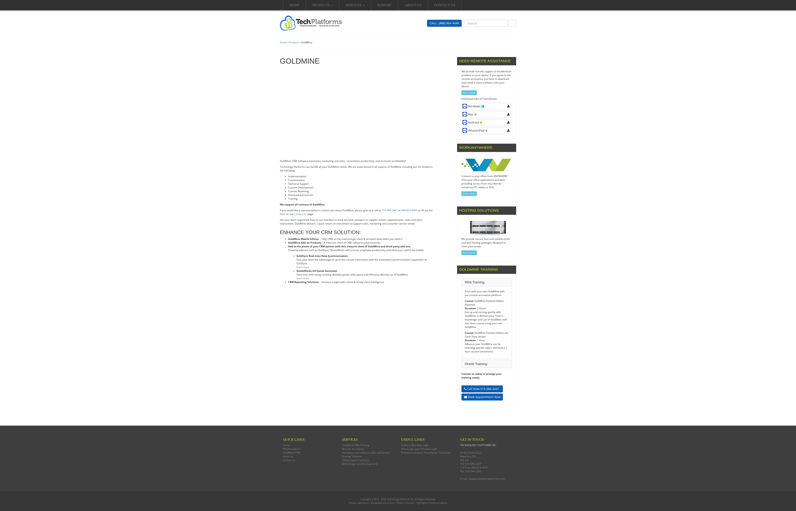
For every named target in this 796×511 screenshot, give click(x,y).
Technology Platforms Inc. (400, 499)
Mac (471, 114)
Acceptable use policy (382, 502)
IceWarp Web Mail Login (415, 445)
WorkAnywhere (292, 449)
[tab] (487, 282)
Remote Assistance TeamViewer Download (425, 452)
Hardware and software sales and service (366, 452)
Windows (474, 106)
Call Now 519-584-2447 (482, 389)
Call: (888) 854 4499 (444, 23)
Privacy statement (358, 502)
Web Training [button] (474, 282)
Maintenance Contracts (355, 460)
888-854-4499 (409, 210)
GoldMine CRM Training (355, 445)
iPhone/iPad (476, 130)
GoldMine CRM (291, 452)
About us (412, 5)
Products (321, 5)
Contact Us (300, 214)
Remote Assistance (353, 449)
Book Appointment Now (484, 397)
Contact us (444, 5)
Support (384, 5)
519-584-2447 (389, 210)
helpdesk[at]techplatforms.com (487, 479)
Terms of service (405, 502)
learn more (302, 267)
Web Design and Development (359, 464)
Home (294, 5)
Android (474, 122)
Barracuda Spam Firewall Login (419, 449)
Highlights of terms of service (431, 502)
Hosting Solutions (352, 456)
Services (354, 5)
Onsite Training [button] (476, 364)
